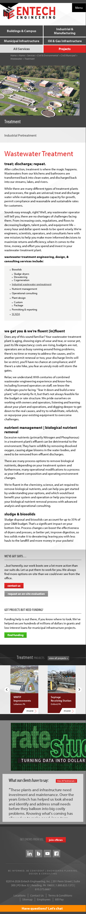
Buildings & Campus (21, 31)
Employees (44, 899)
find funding (15, 635)
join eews (56, 839)
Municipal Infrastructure (21, 41)
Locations (20, 895)
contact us (13, 586)
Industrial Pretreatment (20, 135)
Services (31, 55)
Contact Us (37, 895)
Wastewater (16, 58)
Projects (65, 49)
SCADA (16, 314)
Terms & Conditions (60, 895)
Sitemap (27, 899)
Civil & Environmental (47, 55)
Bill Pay (59, 899)
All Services (21, 49)
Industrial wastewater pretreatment (31, 284)
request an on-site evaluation (26, 594)
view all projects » (58, 658)
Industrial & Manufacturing (64, 31)
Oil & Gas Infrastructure (65, 41)
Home (13, 55)
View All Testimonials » (66, 781)
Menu (79, 8)
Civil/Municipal (68, 55)
